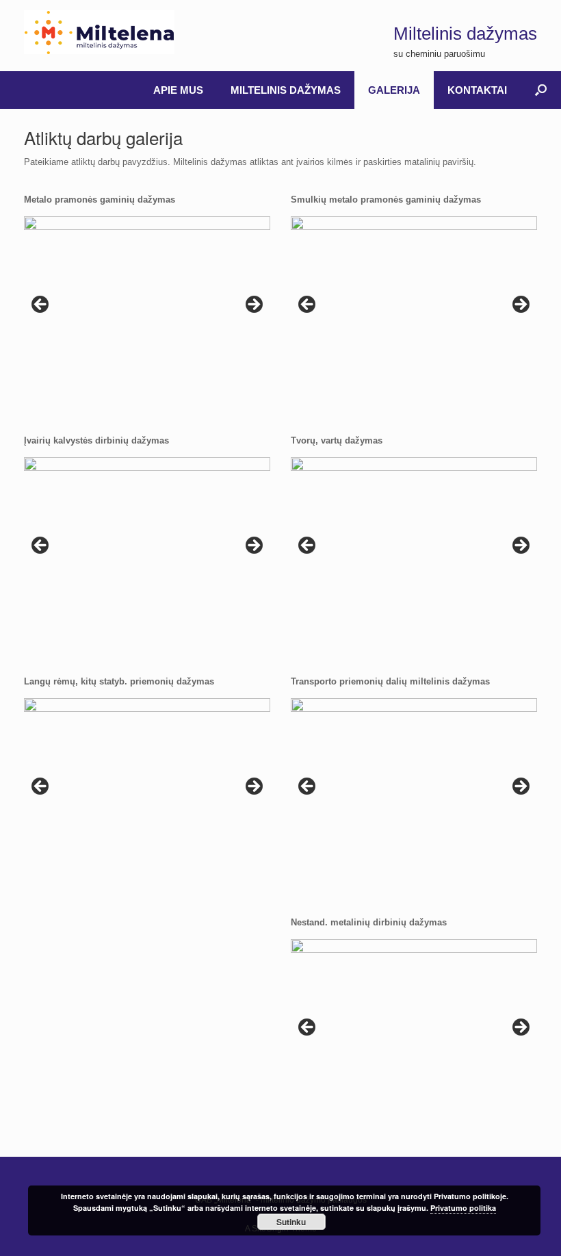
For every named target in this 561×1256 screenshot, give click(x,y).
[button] (541, 90)
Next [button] (253, 305)
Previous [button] (41, 305)
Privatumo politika (463, 1208)
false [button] (41, 787)
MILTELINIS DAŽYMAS (286, 90)
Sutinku (291, 1222)
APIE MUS (178, 90)
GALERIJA (394, 90)
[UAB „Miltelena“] (99, 32)
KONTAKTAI (477, 90)
